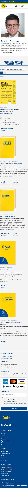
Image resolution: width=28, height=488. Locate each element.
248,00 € (5, 234)
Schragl (5, 161)
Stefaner (13, 161)
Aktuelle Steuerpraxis (6, 469)
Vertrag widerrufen (21, 485)
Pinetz (1, 161)
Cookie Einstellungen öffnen (8, 485)
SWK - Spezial (4, 473)
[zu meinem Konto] (19, 6)
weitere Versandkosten (9, 368)
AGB (23, 482)
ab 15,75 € (15, 234)
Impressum (4, 482)
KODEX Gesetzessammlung (8, 467)
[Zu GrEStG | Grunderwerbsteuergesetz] (8, 147)
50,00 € (7, 129)
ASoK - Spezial (5, 475)
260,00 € (5, 181)
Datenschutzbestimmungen (10, 403)
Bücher (3, 433)
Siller (9, 161)
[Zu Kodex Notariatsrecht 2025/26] (8, 92)
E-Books (3, 435)
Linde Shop (12, 1)
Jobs (2, 455)
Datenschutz (13, 483)
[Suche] (16, 6)
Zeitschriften (4, 437)
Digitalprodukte (5, 441)
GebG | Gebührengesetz (7, 216)
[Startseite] (4, 6)
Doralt (1, 107)
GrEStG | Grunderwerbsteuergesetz (11, 164)
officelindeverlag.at (6, 358)
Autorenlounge (5, 461)
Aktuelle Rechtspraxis (6, 471)
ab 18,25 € (15, 181)
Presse (3, 459)
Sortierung (2, 69)
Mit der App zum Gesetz (6, 113)
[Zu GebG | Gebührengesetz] (8, 199)
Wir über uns (4, 451)
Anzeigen (3, 445)
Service (3, 457)
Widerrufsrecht (4, 483)
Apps (2, 443)
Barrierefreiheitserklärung (14, 482)
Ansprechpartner (5, 453)
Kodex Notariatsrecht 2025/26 (9, 109)
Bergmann (2, 214)
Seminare (3, 439)
